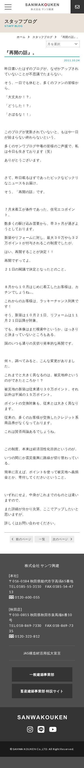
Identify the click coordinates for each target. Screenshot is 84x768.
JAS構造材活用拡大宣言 (42, 653)
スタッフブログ (42, 37)
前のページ (23, 539)
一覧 (42, 539)
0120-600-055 (27, 597)
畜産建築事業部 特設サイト (42, 691)
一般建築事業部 (42, 674)
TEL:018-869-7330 (25, 625)
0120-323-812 (27, 636)
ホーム (21, 37)
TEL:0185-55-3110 (25, 586)
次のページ (60, 539)
